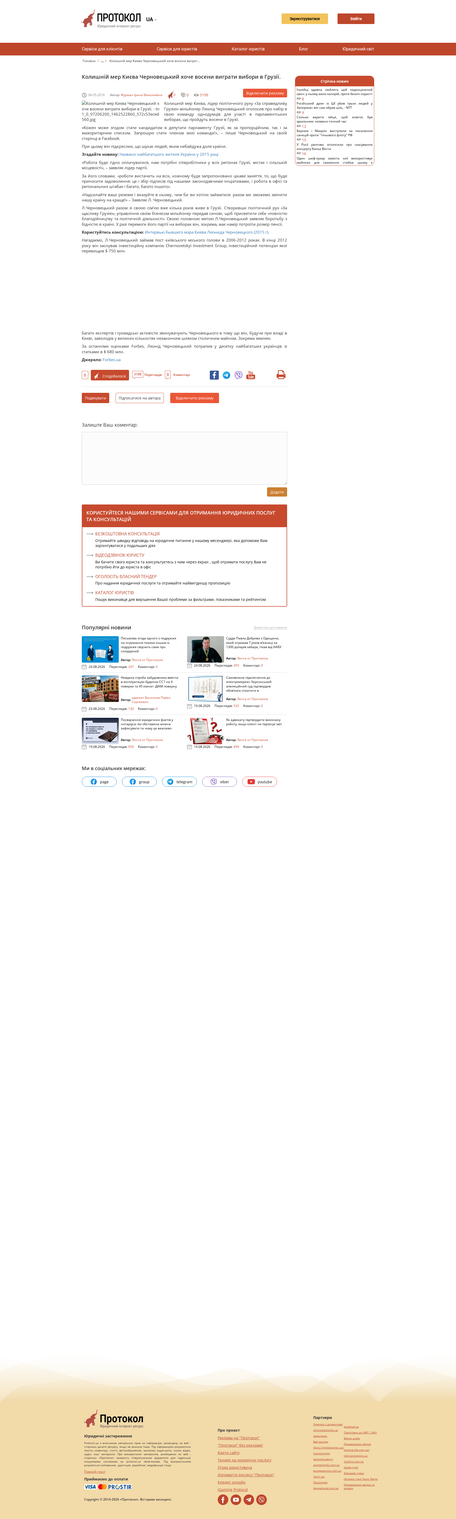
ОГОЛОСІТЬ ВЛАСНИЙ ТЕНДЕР (126, 576)
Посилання (320, 1482)
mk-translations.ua (356, 1455)
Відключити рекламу (265, 93)
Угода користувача (235, 1467)
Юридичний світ (358, 48)
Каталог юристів (248, 48)
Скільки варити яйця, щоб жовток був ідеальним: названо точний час (335, 122)
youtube (265, 781)
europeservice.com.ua (327, 1471)
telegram (184, 781)
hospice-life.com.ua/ (356, 1450)
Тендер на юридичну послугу (244, 1460)
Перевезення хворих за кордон (359, 1486)
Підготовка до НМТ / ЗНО (360, 1432)
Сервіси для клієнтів (102, 48)
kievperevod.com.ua (326, 1488)
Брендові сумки (354, 1473)
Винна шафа (352, 1438)
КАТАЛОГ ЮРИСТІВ (114, 593)
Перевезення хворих (357, 1444)
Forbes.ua (112, 359)
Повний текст (95, 1471)
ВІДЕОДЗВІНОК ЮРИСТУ (119, 555)
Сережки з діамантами (328, 1424)
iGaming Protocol (233, 1489)
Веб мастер (320, 1441)
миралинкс (320, 1436)
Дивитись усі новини (270, 627)
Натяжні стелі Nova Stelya (361, 1479)
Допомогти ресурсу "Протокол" (246, 1474)
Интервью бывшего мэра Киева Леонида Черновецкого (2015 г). (207, 232)
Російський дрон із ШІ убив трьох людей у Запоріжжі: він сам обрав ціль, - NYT (335, 108)
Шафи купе (351, 1467)
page (104, 781)
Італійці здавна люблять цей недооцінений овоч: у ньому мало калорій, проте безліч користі (335, 94)
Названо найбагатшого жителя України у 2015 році (169, 154)
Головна (89, 61)
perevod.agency (323, 1459)
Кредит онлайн (231, 1482)
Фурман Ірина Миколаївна (141, 95)
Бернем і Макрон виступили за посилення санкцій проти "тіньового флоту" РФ (335, 136)
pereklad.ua (351, 1426)
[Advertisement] (182, 293)
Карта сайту (229, 1452)
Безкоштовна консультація (127, 534)
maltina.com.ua (354, 1461)
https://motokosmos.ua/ (328, 1447)
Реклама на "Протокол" (239, 1437)
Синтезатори (321, 1453)
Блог (303, 48)
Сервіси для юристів (177, 48)
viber (224, 781)
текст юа (319, 1476)
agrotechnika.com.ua (326, 1465)
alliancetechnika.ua (325, 1430)
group (144, 781)
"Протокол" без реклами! (240, 1445)
